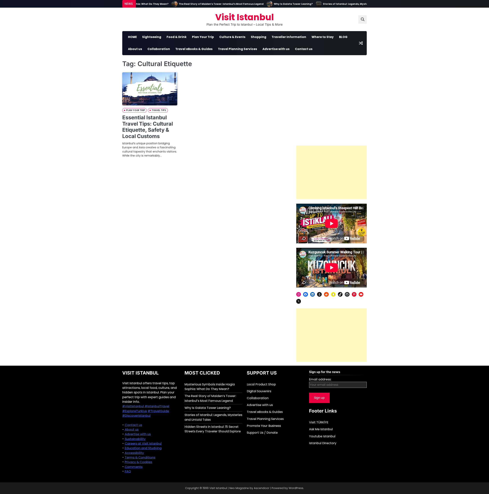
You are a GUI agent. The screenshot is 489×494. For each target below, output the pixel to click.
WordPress (296, 488)
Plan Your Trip (203, 37)
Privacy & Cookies (138, 462)
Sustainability (135, 439)
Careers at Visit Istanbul (143, 443)
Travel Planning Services (237, 49)
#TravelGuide (158, 411)
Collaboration (158, 49)
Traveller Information (289, 37)
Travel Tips (159, 110)
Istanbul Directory (322, 443)
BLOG (343, 37)
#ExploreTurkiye (134, 411)
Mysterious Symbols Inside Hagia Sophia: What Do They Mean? (210, 386)
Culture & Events (232, 37)
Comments (133, 467)
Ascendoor (261, 488)
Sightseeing (151, 37)
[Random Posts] (361, 43)
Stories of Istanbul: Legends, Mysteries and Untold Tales (350, 4)
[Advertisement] (331, 172)
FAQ (128, 471)
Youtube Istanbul (322, 436)
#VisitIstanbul (133, 406)
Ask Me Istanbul (321, 429)
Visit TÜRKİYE (318, 422)
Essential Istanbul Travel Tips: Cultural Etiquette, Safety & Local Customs (147, 126)
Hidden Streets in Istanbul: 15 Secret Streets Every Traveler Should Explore (213, 429)
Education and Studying (143, 448)
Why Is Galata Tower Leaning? (285, 4)
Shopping (258, 37)
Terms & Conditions (140, 457)
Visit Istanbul (244, 17)
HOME (132, 37)
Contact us (304, 49)
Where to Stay (323, 37)
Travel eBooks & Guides (194, 49)
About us (135, 49)
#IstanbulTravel (157, 406)
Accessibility (134, 453)
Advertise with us (276, 49)
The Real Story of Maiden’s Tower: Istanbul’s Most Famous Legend (212, 4)
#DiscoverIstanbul (136, 415)
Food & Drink (177, 37)
